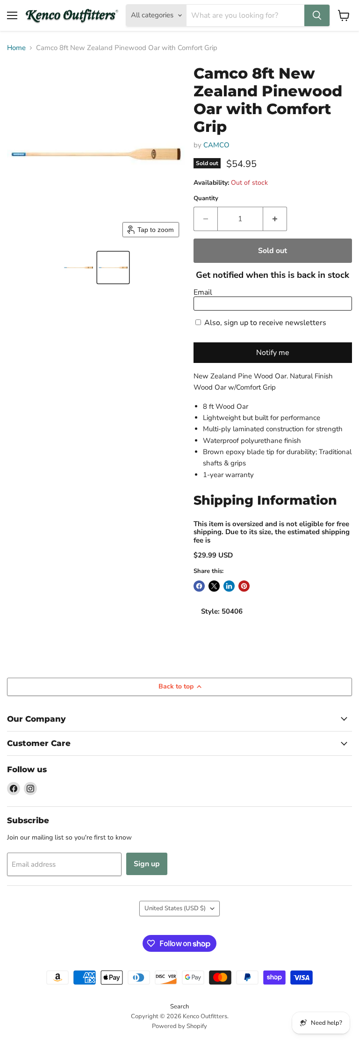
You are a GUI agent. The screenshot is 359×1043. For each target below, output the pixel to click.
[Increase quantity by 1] (275, 219)
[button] (78, 267)
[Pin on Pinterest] (244, 586)
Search (179, 1006)
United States (175, 908)
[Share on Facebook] (199, 586)
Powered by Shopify (179, 1026)
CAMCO (216, 145)
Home (16, 48)
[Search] (317, 15)
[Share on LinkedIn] (229, 586)
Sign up (147, 864)
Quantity (206, 198)
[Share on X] (214, 586)
